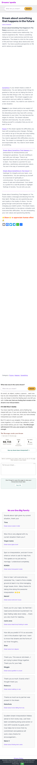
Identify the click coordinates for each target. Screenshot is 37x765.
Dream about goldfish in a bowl (13, 670)
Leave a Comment (6, 24)
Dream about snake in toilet (12, 526)
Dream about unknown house (12, 600)
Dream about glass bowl (11, 544)
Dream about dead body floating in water (16, 624)
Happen (17, 375)
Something (5, 88)
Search (28, 8)
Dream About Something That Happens (16, 150)
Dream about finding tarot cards (13, 744)
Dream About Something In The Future (16, 171)
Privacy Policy (18, 758)
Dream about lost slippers (11, 649)
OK (22, 763)
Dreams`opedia (9, 2)
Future (4, 129)
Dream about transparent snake (13, 569)
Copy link (18, 485)
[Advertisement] (18, 68)
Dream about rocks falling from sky (14, 708)
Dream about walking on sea (12, 689)
